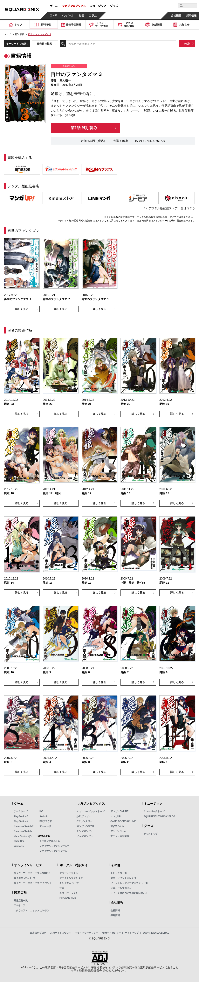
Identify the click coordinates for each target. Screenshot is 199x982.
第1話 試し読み (84, 127)
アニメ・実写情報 (119, 836)
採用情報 (115, 915)
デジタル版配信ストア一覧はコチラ (171, 208)
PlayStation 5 (21, 816)
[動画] (81, 15)
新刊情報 (19, 34)
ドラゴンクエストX (49, 841)
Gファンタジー (84, 821)
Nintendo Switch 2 (24, 826)
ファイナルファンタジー (72, 878)
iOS (41, 811)
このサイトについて (60, 932)
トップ (7, 34)
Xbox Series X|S (22, 836)
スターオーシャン (68, 893)
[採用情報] (191, 15)
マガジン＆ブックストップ (91, 811)
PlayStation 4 (21, 821)
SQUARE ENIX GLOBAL (156, 932)
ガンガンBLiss (118, 831)
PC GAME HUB (67, 897)
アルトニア (19, 905)
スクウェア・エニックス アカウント (33, 883)
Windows (19, 846)
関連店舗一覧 (21, 900)
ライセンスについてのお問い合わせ (129, 893)
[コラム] (93, 15)
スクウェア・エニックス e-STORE (32, 873)
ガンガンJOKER (85, 826)
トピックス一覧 (119, 873)
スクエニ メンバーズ (24, 878)
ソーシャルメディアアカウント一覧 (129, 883)
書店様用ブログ (38, 932)
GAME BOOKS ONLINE (123, 821)
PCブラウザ (45, 821)
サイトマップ (132, 932)
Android (43, 816)
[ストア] (53, 15)
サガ (61, 888)
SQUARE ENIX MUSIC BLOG (159, 816)
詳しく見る (22, 309)
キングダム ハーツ (69, 883)
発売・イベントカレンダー (125, 878)
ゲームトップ (21, 811)
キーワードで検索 (16, 43)
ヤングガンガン (85, 831)
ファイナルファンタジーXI (53, 850)
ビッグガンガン (85, 836)
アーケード (45, 826)
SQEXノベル (117, 826)
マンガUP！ (116, 816)
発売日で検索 (44, 43)
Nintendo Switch (23, 831)
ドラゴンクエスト (68, 873)
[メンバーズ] (67, 15)
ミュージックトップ (154, 811)
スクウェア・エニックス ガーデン (31, 910)
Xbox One (19, 841)
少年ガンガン (84, 816)
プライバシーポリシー (86, 932)
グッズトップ (151, 834)
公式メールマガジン (121, 888)
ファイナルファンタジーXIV (54, 845)
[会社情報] (176, 15)
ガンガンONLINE (119, 811)
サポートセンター (111, 932)
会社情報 (115, 910)
